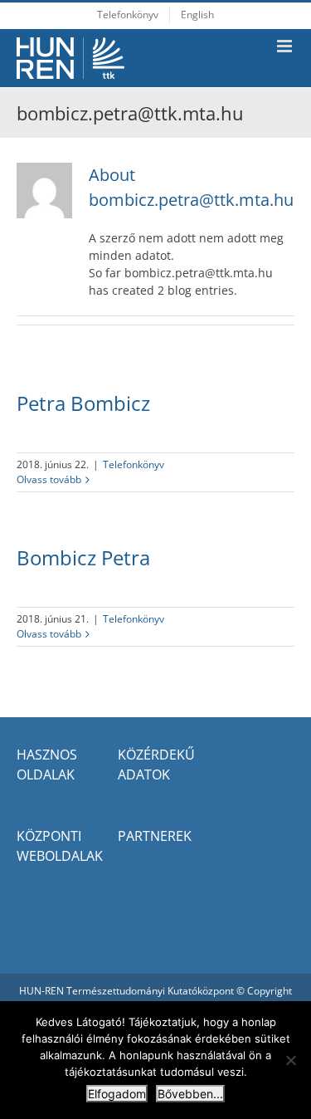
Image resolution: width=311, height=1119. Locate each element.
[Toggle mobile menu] (285, 46)
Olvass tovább (49, 479)
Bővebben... (190, 1094)
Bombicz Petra (83, 557)
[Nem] (290, 1060)
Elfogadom (117, 1094)
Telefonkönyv (133, 464)
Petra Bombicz (83, 403)
